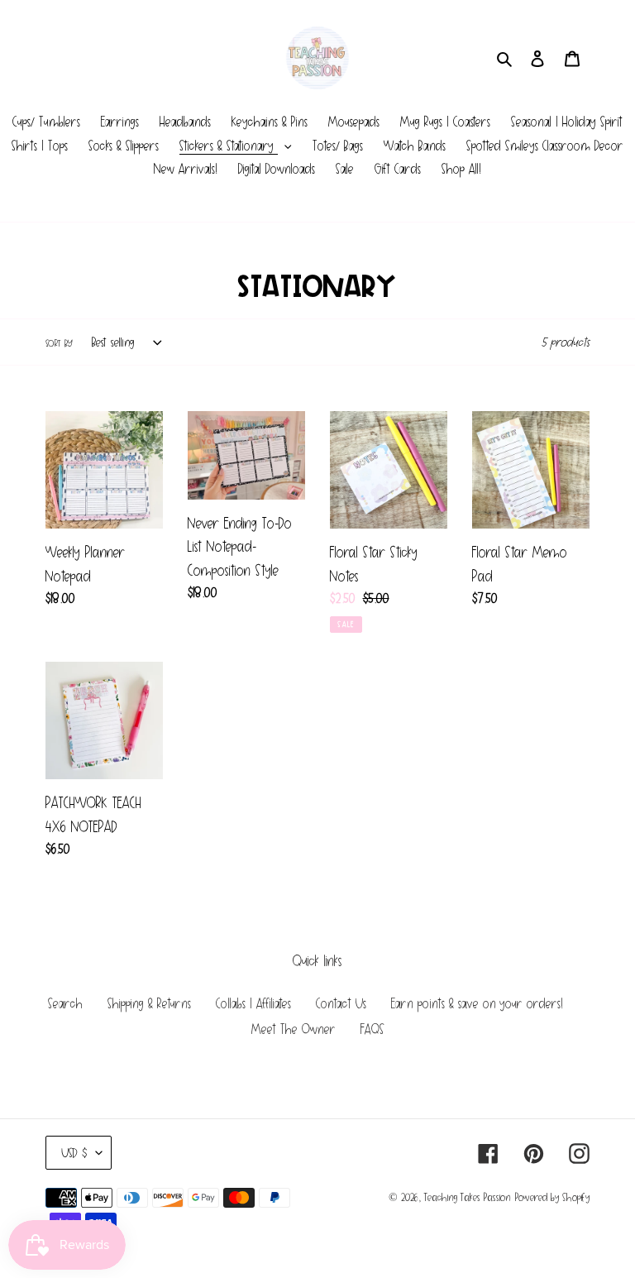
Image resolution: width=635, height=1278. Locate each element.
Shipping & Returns (149, 1004)
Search (65, 1004)
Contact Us (341, 1004)
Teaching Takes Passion (467, 1197)
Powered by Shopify (552, 1197)
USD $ (74, 1153)
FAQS (372, 1029)
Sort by (59, 343)
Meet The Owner (293, 1029)
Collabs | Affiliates (253, 1004)
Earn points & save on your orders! (477, 1004)
